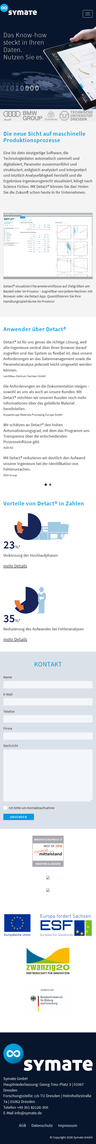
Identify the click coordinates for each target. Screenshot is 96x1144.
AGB (22, 1125)
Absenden (18, 817)
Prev (6, 410)
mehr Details (15, 566)
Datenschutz (42, 1125)
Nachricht (10, 745)
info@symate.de (28, 1112)
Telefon (9, 711)
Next (89, 410)
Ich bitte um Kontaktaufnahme (31, 808)
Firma (7, 728)
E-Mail (8, 694)
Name (7, 677)
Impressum (67, 1125)
